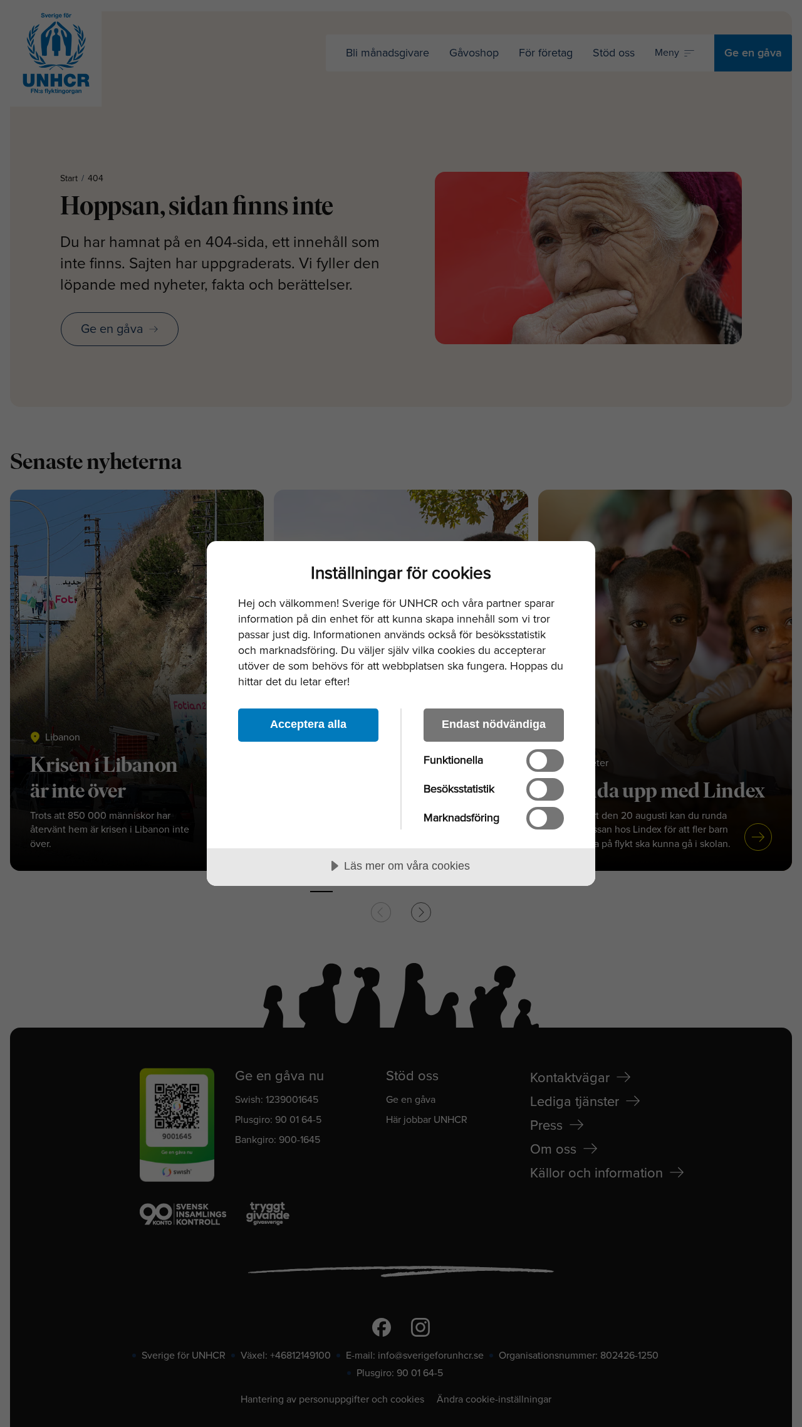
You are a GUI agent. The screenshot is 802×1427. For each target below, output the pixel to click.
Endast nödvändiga (494, 724)
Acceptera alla (308, 724)
